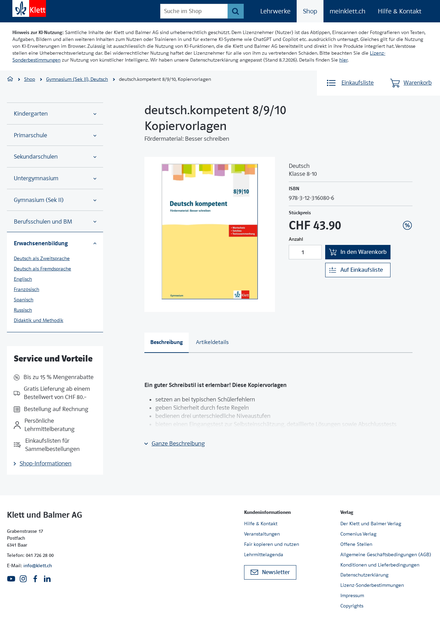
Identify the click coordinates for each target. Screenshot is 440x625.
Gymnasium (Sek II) (39, 200)
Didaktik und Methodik (38, 320)
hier (343, 60)
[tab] (166, 343)
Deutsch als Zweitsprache (42, 258)
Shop (310, 11)
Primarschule (30, 135)
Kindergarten (31, 113)
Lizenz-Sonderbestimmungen (372, 585)
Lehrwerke (275, 11)
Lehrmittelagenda (263, 554)
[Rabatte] (407, 225)
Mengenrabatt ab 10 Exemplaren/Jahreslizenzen (396, 206)
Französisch (26, 289)
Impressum (352, 595)
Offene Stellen (356, 544)
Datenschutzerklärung (364, 575)
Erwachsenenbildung (41, 243)
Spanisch (23, 300)
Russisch (23, 310)
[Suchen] (236, 11)
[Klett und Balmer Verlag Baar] (10, 80)
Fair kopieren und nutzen (271, 544)
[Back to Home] (29, 8)
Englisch (23, 279)
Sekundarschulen (36, 156)
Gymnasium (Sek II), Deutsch (77, 79)
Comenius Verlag (358, 534)
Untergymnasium (36, 178)
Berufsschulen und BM (43, 221)
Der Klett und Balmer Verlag (370, 523)
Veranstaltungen (262, 534)
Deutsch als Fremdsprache (42, 269)
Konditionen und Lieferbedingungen (379, 565)
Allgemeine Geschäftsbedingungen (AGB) (385, 554)
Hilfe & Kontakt (399, 11)
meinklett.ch (347, 11)
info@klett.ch (37, 565)
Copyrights (351, 606)
